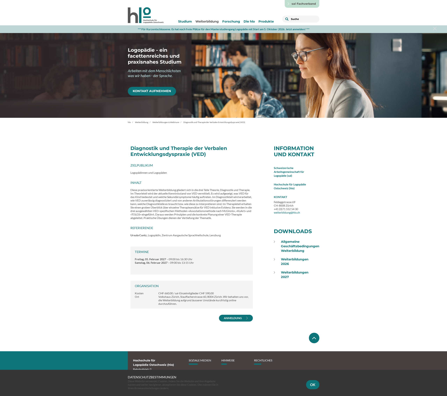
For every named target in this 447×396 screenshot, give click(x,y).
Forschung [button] (231, 21)
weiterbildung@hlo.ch (287, 212)
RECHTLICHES (263, 360)
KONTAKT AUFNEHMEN (152, 91)
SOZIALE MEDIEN (200, 360)
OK (312, 385)
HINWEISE (228, 360)
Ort (137, 296)
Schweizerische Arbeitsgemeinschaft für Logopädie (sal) (289, 171)
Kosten (139, 293)
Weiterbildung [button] (207, 21)
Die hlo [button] (249, 21)
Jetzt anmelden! (296, 29)
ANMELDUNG (233, 318)
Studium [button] (185, 21)
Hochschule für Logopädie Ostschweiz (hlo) (290, 186)
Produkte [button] (266, 21)
